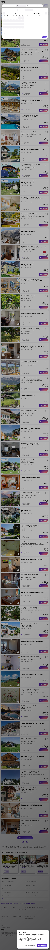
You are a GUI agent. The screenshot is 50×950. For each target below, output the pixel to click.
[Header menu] (48, 2)
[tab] (21, 10)
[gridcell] (19, 17)
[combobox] (9, 6)
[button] (48, 2)
